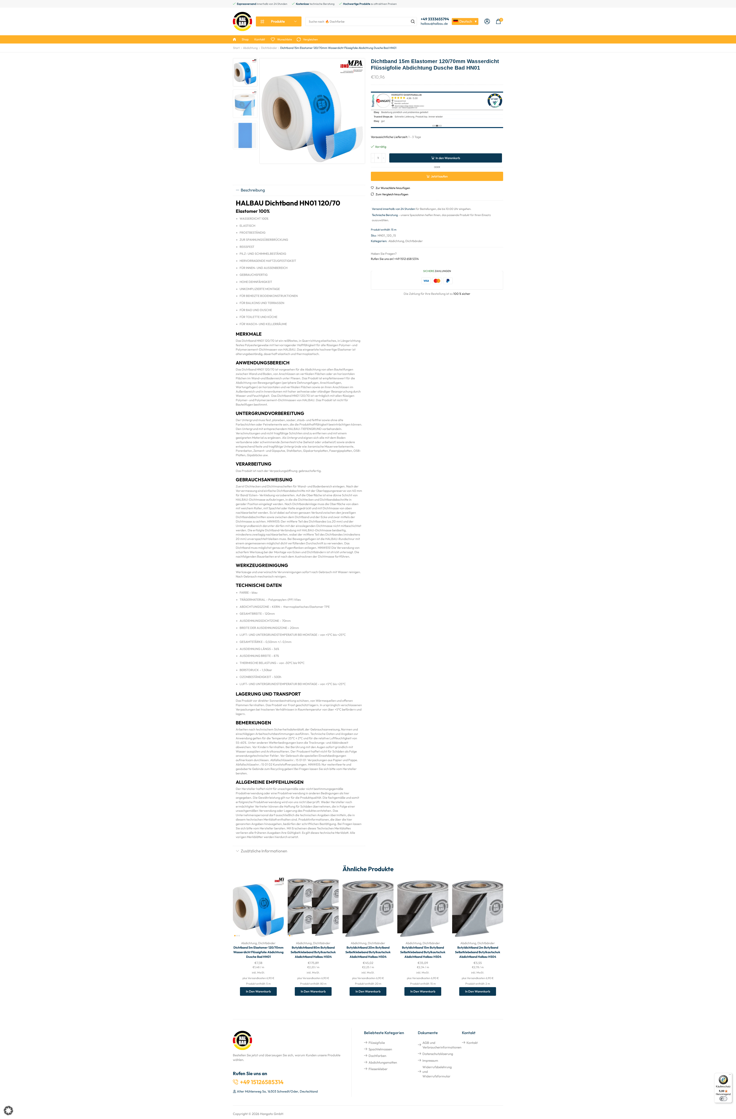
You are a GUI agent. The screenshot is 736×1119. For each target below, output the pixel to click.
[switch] (723, 1098)
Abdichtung (250, 48)
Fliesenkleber (378, 1069)
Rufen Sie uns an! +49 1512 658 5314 (395, 259)
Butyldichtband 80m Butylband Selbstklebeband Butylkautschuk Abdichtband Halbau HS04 (313, 952)
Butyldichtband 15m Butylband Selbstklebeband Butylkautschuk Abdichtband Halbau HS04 (422, 952)
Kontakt (472, 1043)
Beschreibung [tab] (253, 189)
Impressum (430, 1060)
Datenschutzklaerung (437, 1054)
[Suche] (413, 21)
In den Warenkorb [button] (276, 912)
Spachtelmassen (380, 1049)
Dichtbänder (269, 48)
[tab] (299, 190)
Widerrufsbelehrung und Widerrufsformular (437, 1071)
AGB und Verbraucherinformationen (441, 1045)
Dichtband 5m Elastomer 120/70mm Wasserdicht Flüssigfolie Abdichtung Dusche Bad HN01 (258, 952)
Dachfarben (377, 1056)
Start (236, 48)
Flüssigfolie (377, 1043)
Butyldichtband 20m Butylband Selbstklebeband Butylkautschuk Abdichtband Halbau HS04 (368, 952)
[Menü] (730, 1075)
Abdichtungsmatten (383, 1062)
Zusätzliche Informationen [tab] (264, 850)
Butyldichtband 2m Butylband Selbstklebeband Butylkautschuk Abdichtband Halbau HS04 (477, 952)
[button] (487, 21)
